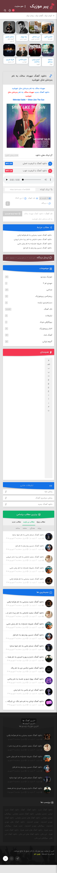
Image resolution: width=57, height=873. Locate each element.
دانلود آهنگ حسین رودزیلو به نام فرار (37, 248)
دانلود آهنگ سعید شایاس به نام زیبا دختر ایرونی (33, 239)
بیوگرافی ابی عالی (41, 838)
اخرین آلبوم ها (29, 723)
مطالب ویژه (41, 522)
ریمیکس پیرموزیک (43, 296)
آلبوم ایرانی (47, 341)
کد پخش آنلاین (10, 155)
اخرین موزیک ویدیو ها (29, 726)
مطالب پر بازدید (28, 522)
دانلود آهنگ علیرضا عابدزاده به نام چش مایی (34, 244)
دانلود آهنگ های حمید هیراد (31, 830)
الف (48, 364)
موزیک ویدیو (46, 276)
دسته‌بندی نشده (45, 302)
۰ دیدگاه (45, 203)
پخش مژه (48, 491)
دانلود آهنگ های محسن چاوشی (27, 818)
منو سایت (19, 6)
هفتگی (32, 528)
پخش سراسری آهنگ (43, 498)
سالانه (18, 528)
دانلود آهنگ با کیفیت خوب (26, 170)
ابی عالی (43, 834)
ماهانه (25, 528)
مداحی (49, 289)
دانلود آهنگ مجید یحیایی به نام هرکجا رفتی (34, 235)
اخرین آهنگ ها (29, 720)
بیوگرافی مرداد (46, 322)
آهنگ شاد (48, 335)
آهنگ (23, 810)
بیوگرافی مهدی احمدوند (34, 826)
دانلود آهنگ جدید (45, 504)
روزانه (39, 528)
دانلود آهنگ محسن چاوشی (23, 814)
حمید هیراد (18, 826)
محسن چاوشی (41, 814)
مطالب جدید (16, 522)
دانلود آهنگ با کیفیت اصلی (26, 163)
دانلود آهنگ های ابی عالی (29, 834)
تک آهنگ (31, 198)
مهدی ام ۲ (47, 283)
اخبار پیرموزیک (45, 328)
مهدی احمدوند (33, 822)
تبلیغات (48, 315)
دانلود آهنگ (31, 810)
